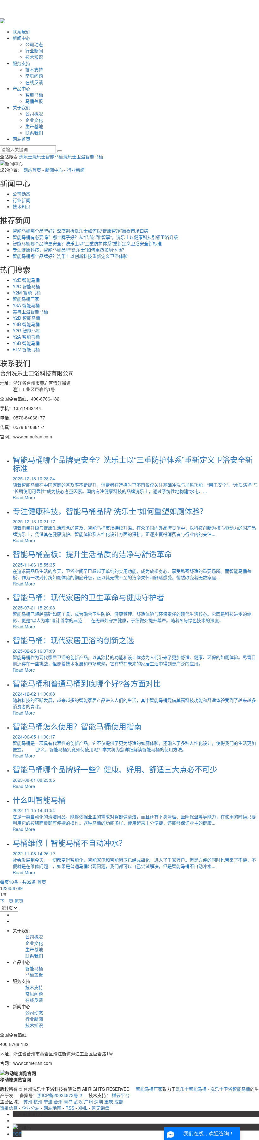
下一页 (6, 901)
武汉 (78, 1101)
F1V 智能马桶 (26, 349)
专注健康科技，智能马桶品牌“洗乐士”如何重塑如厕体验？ (69, 249)
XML (82, 1108)
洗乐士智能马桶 (47, 156)
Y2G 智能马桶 (26, 330)
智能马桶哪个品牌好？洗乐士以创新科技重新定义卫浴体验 (70, 256)
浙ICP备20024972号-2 (59, 1095)
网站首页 (21, 139)
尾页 (19, 901)
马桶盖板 (34, 101)
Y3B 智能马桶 (26, 324)
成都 (118, 1101)
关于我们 (21, 107)
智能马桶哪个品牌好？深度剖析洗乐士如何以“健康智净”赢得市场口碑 (80, 231)
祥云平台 (121, 1095)
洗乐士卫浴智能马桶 (83, 156)
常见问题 (34, 76)
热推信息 (9, 1108)
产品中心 (21, 88)
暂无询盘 (100, 1108)
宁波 (48, 1101)
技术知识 (34, 57)
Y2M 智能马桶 (27, 292)
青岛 (68, 1101)
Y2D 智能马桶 (26, 318)
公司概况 (34, 113)
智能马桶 (34, 95)
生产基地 (34, 126)
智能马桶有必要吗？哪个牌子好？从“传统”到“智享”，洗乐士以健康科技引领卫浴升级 (95, 237)
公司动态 (34, 44)
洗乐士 (25, 156)
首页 (41, 882)
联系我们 (21, 31)
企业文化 (34, 120)
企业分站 (30, 1108)
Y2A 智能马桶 (26, 337)
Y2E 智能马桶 (26, 280)
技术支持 (34, 69)
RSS (69, 1108)
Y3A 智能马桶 (26, 305)
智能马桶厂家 (26, 299)
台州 (58, 1101)
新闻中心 (21, 38)
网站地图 (52, 1108)
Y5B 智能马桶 (26, 343)
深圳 (98, 1101)
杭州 (37, 1101)
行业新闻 (34, 50)
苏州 (27, 1101)
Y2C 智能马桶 (26, 286)
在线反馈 (34, 82)
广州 (88, 1101)
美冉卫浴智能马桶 (30, 311)
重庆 (108, 1101)
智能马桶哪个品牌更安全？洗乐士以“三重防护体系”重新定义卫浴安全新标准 (87, 243)
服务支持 (21, 63)
